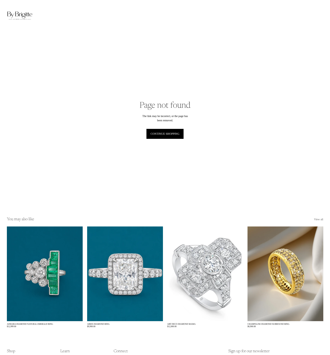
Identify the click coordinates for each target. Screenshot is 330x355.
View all (318, 219)
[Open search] (304, 15)
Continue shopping (165, 133)
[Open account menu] (312, 15)
